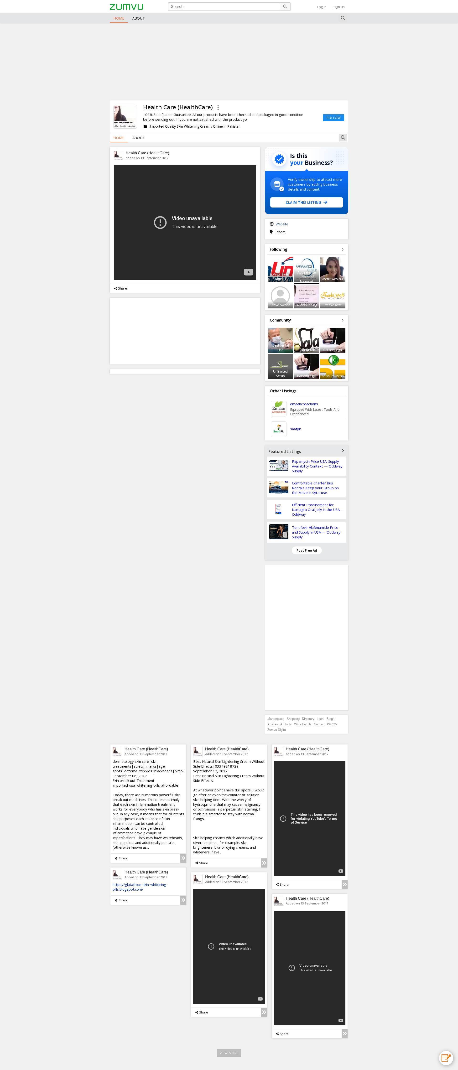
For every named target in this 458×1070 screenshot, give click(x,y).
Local (320, 718)
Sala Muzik (306, 350)
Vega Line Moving (280, 276)
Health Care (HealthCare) (147, 153)
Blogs (330, 718)
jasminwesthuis (333, 278)
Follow (334, 117)
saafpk (295, 428)
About (138, 18)
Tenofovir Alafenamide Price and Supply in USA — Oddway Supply (316, 532)
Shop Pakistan (333, 376)
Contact (319, 724)
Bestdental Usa (280, 347)
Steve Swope (281, 305)
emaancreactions (304, 403)
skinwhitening (306, 305)
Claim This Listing (303, 202)
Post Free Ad (307, 550)
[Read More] (183, 858)
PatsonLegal (333, 350)
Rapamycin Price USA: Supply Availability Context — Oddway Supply (317, 466)
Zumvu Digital (276, 729)
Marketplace (275, 718)
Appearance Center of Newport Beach (306, 279)
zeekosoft (333, 305)
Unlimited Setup (280, 373)
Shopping (293, 718)
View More (229, 1053)
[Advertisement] (229, 61)
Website (282, 224)
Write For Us (303, 724)
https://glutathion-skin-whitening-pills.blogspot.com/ (140, 887)
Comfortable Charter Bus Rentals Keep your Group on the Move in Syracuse (315, 488)
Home (118, 18)
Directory (308, 718)
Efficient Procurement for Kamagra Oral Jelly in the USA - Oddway (317, 509)
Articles (272, 724)
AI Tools (286, 724)
